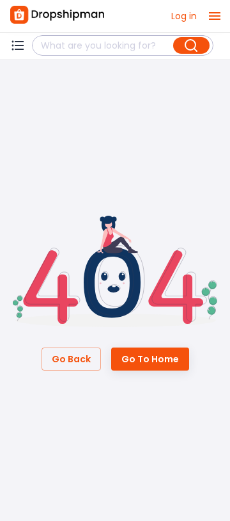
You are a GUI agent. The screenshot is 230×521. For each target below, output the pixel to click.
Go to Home (150, 359)
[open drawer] (214, 16)
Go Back (71, 359)
